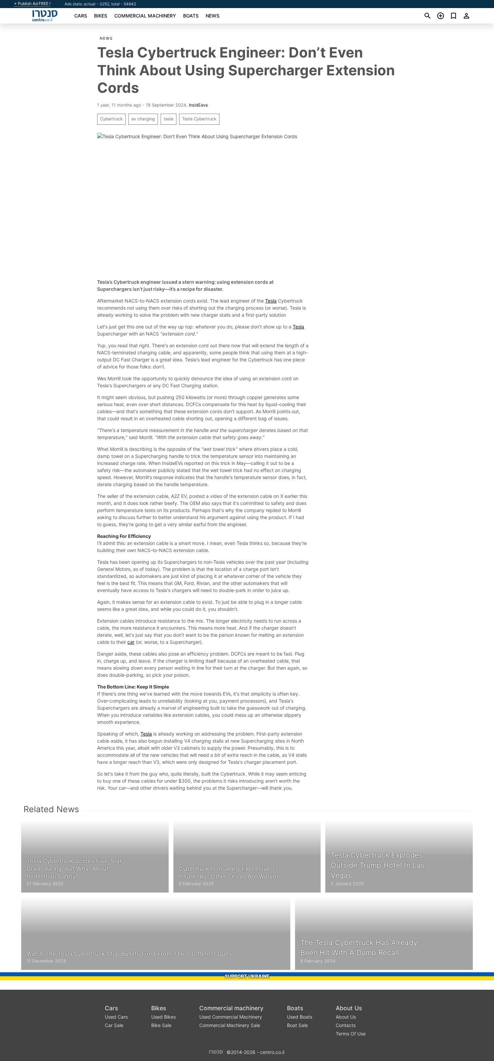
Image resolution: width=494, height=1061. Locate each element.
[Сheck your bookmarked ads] (453, 15)
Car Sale (114, 1025)
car (130, 642)
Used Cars (116, 1017)
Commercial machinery (145, 15)
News (212, 15)
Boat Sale (297, 1025)
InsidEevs (198, 105)
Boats (191, 15)
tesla (168, 118)
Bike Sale (161, 1025)
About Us (349, 1008)
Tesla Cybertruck (199, 118)
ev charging (143, 118)
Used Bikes (163, 1017)
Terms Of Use (351, 1033)
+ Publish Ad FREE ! (32, 3)
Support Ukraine (247, 976)
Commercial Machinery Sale (229, 1025)
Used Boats (299, 1017)
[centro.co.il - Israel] (216, 1051)
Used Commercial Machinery (230, 1017)
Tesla (271, 301)
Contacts (346, 1025)
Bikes (100, 15)
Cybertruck (111, 118)
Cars (80, 15)
